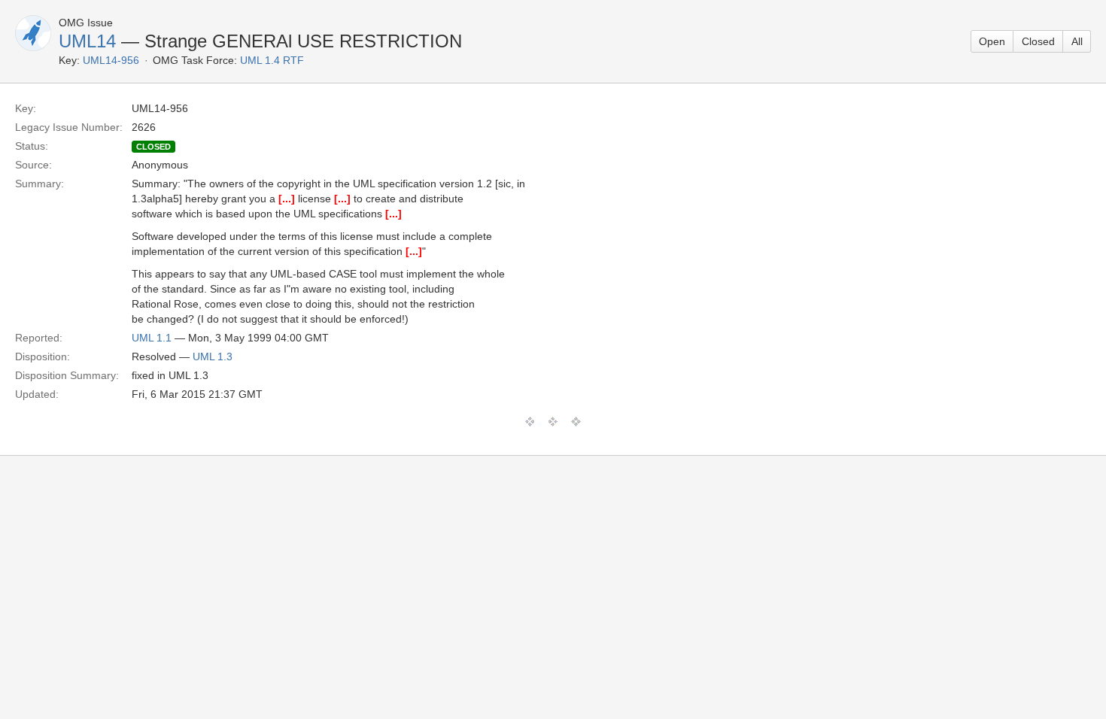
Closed (1038, 41)
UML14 (87, 41)
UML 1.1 (152, 338)
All (1077, 41)
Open (992, 41)
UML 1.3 (212, 356)
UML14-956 (111, 60)
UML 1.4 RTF (272, 60)
